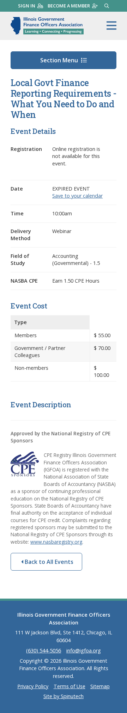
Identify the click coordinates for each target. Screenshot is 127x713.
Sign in (26, 5)
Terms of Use (69, 686)
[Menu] (111, 26)
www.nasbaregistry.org (56, 541)
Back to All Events (48, 562)
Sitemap (100, 686)
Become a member (69, 5)
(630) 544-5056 (43, 650)
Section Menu (59, 60)
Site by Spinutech (63, 696)
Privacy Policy (32, 686)
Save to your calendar (77, 195)
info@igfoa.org (83, 650)
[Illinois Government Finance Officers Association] (47, 26)
